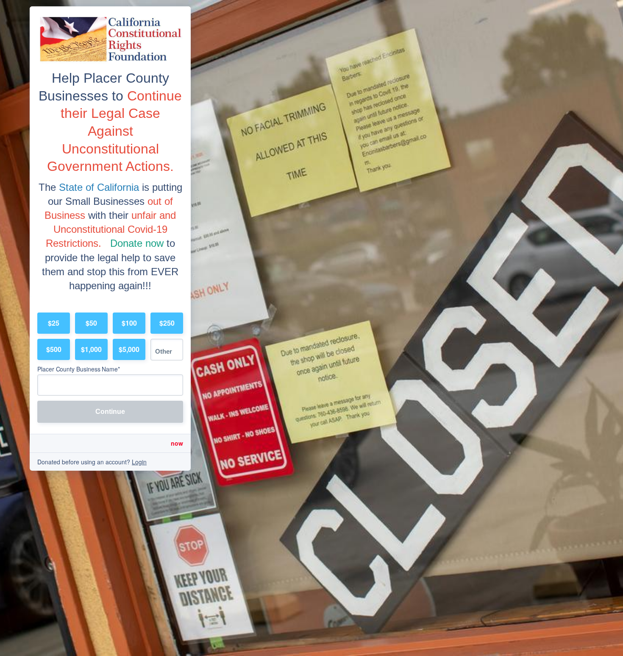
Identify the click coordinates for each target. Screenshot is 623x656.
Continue (110, 411)
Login (139, 462)
